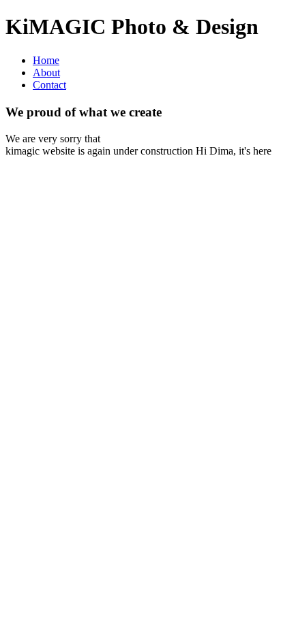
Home (46, 60)
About (46, 72)
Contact (49, 85)
